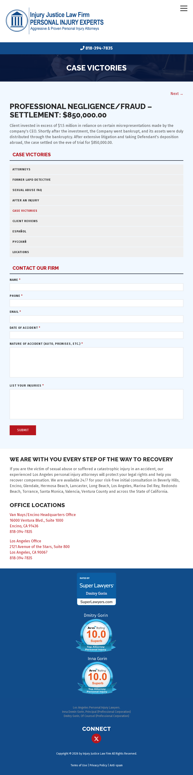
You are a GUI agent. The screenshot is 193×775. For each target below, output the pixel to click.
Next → (176, 93)
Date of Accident (25, 327)
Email (15, 311)
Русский (19, 241)
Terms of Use (79, 765)
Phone (16, 295)
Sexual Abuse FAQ (27, 190)
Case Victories (31, 154)
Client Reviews (25, 221)
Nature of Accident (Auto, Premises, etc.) (46, 343)
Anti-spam (116, 765)
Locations (20, 252)
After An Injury (25, 200)
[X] (96, 738)
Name (15, 280)
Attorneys (21, 169)
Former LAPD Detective (31, 179)
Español (19, 231)
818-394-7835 (99, 48)
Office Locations (37, 505)
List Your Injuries (27, 385)
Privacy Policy (98, 765)
